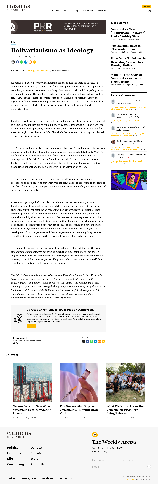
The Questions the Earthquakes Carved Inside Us (126, 162)
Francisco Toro (17, 57)
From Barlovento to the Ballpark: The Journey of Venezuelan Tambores (128, 108)
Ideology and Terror (37, 70)
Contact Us (66, 478)
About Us (102, 10)
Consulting (15, 464)
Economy (74, 10)
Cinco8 (35, 453)
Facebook (47, 478)
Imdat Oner (115, 68)
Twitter (12, 478)
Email (17, 343)
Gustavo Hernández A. (119, 52)
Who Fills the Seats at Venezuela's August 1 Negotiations (126, 78)
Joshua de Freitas (66, 418)
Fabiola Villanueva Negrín (121, 85)
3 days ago (133, 109)
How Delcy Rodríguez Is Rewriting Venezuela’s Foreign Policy (128, 62)
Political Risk (87, 10)
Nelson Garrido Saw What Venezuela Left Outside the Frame (32, 410)
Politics (55, 10)
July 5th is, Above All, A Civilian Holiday (126, 121)
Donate (147, 6)
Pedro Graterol (18, 418)
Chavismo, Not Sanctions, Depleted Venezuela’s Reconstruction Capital (125, 148)
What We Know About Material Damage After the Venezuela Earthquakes (128, 135)
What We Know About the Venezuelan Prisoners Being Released (124, 410)
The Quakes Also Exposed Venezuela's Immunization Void (79, 410)
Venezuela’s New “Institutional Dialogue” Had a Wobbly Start (128, 33)
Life (64, 10)
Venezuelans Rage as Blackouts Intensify (126, 47)
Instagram (29, 478)
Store (34, 458)
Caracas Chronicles (118, 39)
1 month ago (136, 136)
